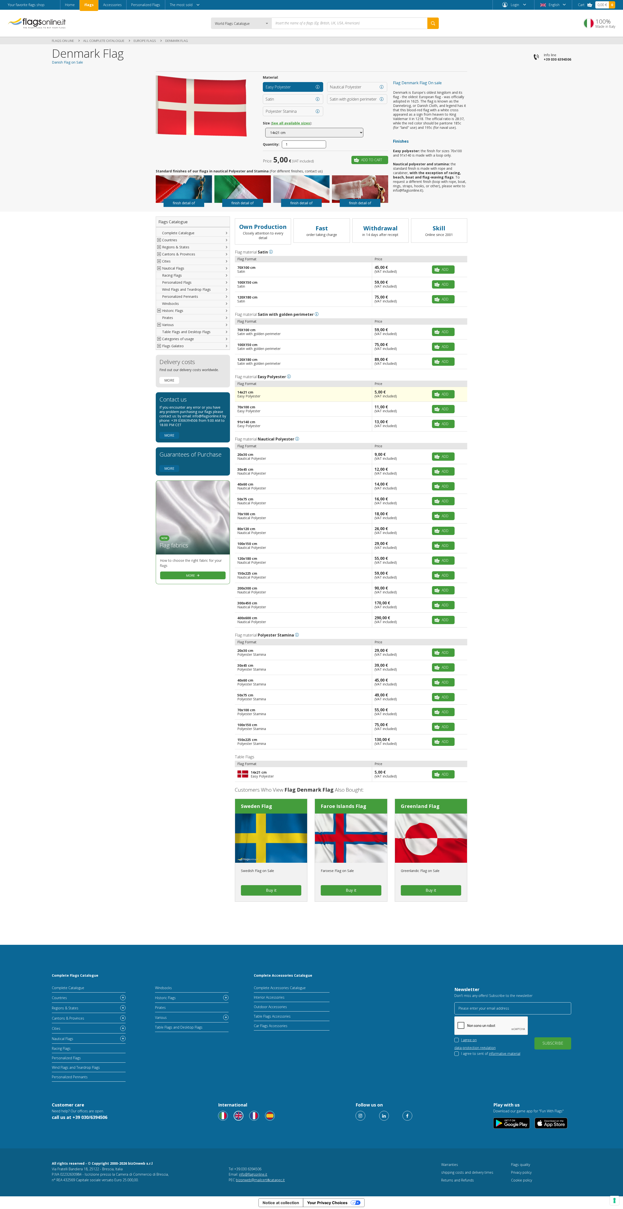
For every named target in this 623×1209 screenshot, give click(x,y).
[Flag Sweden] (271, 838)
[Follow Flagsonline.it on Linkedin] (384, 1116)
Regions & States (65, 1008)
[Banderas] (270, 1116)
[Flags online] (238, 1116)
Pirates (167, 317)
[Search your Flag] (433, 23)
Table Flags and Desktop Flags (186, 331)
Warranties (449, 1164)
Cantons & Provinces (68, 1018)
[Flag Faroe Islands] (351, 838)
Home (70, 4)
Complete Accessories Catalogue (283, 975)
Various (161, 1017)
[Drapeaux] (254, 1116)
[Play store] (511, 1123)
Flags (89, 4)
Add (445, 269)
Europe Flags (145, 40)
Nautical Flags (62, 1038)
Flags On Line (63, 40)
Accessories (112, 4)
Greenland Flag (420, 806)
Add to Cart (371, 160)
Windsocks (170, 303)
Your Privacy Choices (327, 1202)
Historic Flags (165, 997)
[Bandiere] (223, 1116)
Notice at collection (281, 1202)
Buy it (271, 890)
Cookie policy (521, 1180)
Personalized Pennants (180, 296)
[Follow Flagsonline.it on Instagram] (360, 1116)
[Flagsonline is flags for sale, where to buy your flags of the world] (37, 23)
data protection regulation (475, 1047)
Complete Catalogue (178, 233)
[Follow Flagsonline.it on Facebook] (407, 1116)
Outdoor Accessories (270, 1006)
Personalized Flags (145, 4)
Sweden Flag (256, 806)
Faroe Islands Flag (343, 806)
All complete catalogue (103, 40)
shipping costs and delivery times (467, 1172)
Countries (59, 997)
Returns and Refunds (457, 1180)
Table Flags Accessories (272, 1016)
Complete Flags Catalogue (75, 975)
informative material (504, 1053)
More (169, 380)
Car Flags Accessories (270, 1025)
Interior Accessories (269, 997)
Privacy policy (521, 1172)
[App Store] (551, 1123)
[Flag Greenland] (431, 838)
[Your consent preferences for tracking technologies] (614, 1200)
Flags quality (520, 1164)
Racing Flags (172, 275)
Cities (56, 1028)
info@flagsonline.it (253, 1174)
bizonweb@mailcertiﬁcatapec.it (260, 1180)
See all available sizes (291, 123)
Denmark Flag (176, 40)
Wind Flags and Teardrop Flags (186, 289)
